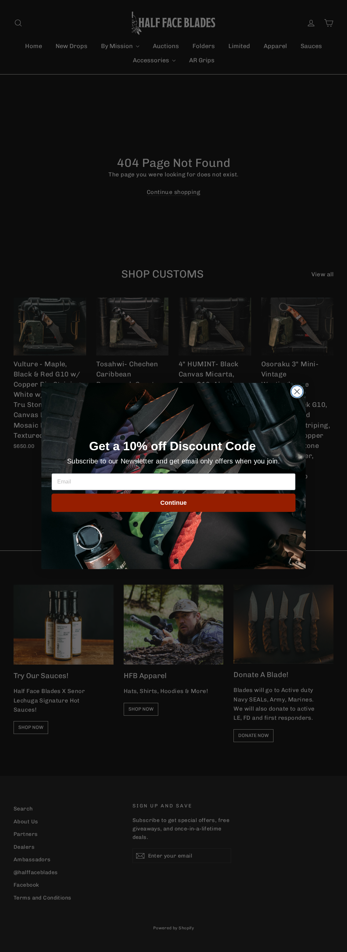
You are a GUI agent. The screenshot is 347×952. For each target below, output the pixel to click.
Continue (173, 502)
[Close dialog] (297, 391)
